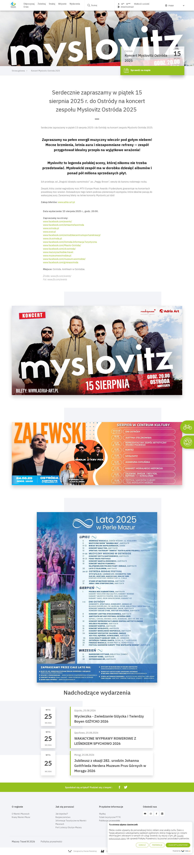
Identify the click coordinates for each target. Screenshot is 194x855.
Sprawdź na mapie (140, 70)
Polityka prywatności (51, 841)
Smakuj (52, 4)
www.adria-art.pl (66, 202)
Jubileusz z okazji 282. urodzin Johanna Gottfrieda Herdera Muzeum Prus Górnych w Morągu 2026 (110, 765)
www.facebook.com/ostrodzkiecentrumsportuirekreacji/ (72, 235)
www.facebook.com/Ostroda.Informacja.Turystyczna (70, 241)
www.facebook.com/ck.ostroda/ (59, 248)
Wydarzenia (75, 4)
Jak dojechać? (62, 814)
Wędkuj (102, 814)
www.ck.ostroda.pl (52, 238)
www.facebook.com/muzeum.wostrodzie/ (64, 259)
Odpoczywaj (29, 4)
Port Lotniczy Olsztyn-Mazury (69, 827)
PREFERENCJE (157, 845)
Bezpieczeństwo (63, 817)
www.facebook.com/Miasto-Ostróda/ (62, 245)
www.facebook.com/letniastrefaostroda (63, 224)
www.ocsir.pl (49, 231)
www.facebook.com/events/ (57, 221)
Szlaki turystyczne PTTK (110, 817)
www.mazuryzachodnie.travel (58, 252)
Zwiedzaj (42, 4)
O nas (26, 7)
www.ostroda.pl (51, 228)
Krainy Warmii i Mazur (21, 817)
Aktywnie (62, 4)
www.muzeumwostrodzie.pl (57, 255)
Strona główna (18, 70)
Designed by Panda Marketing (85, 851)
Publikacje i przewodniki (109, 820)
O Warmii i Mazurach (20, 814)
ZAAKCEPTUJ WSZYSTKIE (178, 845)
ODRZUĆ (142, 845)
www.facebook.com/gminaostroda (60, 262)
